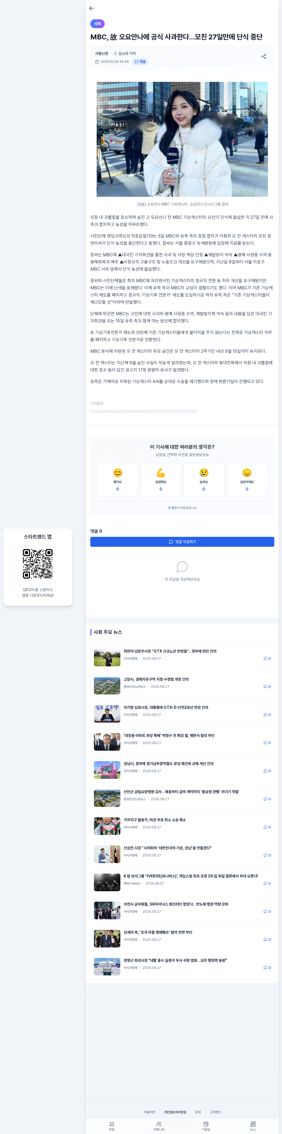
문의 (198, 1112)
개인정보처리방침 (175, 1112)
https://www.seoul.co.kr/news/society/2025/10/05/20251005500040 (143, 411)
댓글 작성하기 (185, 542)
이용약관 (149, 1112)
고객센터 (215, 1112)
